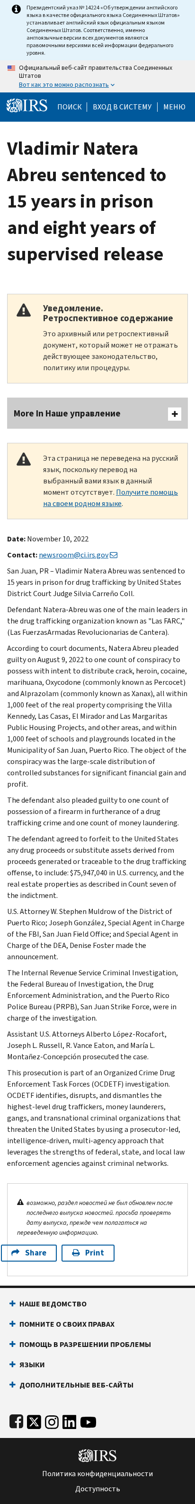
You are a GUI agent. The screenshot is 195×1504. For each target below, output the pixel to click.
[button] (122, 107)
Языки (32, 1365)
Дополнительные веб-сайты (76, 1385)
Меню (174, 107)
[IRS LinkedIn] (69, 1420)
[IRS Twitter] (34, 1420)
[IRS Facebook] (16, 1420)
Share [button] (35, 1252)
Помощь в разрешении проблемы (85, 1344)
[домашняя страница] (27, 105)
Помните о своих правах (67, 1324)
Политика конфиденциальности (97, 1474)
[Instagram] (52, 1420)
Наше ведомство (53, 1304)
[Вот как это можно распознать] (97, 76)
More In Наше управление (67, 413)
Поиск (69, 107)
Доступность (97, 1489)
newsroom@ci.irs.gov (73, 555)
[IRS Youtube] (88, 1420)
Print (94, 1252)
